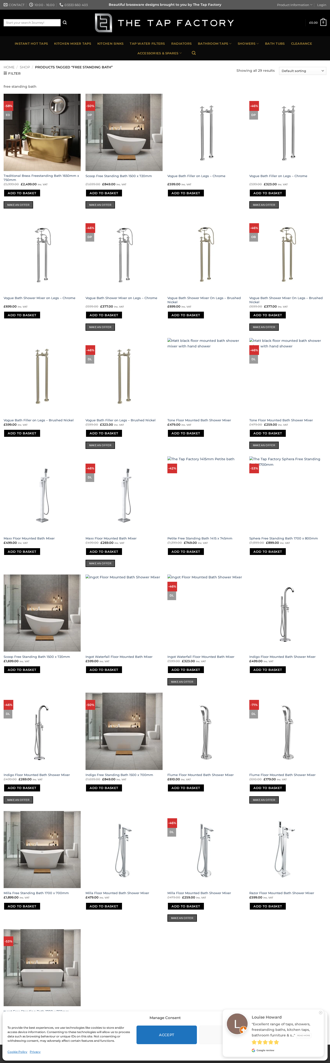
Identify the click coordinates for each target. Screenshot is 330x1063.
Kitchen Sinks (110, 43)
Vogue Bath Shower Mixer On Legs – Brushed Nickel (204, 300)
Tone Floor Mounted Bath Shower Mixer (199, 420)
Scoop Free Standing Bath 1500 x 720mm (119, 176)
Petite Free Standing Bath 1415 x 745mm (199, 538)
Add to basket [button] (22, 193)
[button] (318, 22)
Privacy (35, 1052)
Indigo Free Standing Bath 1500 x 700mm (119, 775)
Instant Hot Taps (31, 43)
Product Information (293, 5)
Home (9, 67)
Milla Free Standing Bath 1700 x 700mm (36, 893)
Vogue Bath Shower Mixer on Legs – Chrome (39, 298)
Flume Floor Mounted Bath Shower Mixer (200, 775)
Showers (247, 43)
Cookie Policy (17, 1052)
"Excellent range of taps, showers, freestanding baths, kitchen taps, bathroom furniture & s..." (281, 1029)
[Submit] (65, 23)
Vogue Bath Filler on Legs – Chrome (196, 176)
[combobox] (32, 22)
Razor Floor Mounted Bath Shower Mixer (281, 893)
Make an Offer (18, 204)
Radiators (181, 43)
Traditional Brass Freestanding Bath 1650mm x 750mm (41, 178)
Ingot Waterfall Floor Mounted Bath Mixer (119, 657)
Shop (25, 67)
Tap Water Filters (147, 43)
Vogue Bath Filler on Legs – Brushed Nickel (39, 420)
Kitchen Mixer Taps (72, 43)
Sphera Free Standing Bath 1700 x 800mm (283, 538)
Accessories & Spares (158, 53)
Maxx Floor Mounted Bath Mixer (29, 538)
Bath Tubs (275, 43)
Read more (303, 1035)
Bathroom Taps (213, 43)
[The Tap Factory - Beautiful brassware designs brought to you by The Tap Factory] (165, 23)
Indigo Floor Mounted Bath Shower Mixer (282, 657)
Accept (166, 1035)
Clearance (301, 43)
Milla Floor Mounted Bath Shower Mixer (117, 893)
